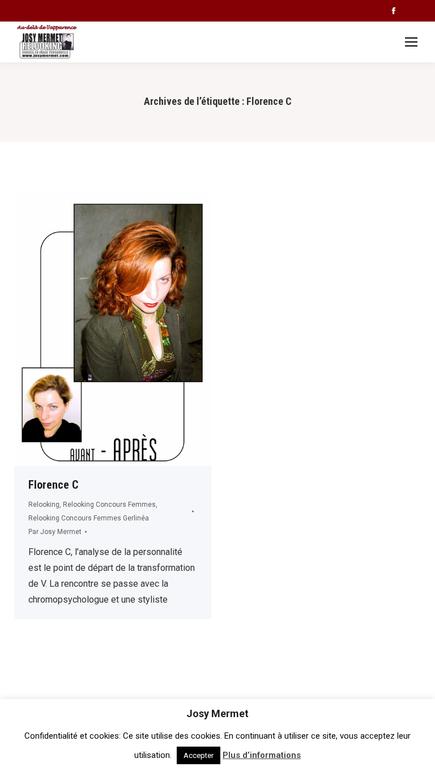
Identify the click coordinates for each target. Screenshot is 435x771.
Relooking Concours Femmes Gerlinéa (88, 518)
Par (55, 532)
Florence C (53, 485)
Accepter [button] (199, 755)
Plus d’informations (262, 755)
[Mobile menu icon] (411, 42)
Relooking (43, 505)
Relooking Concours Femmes (109, 505)
